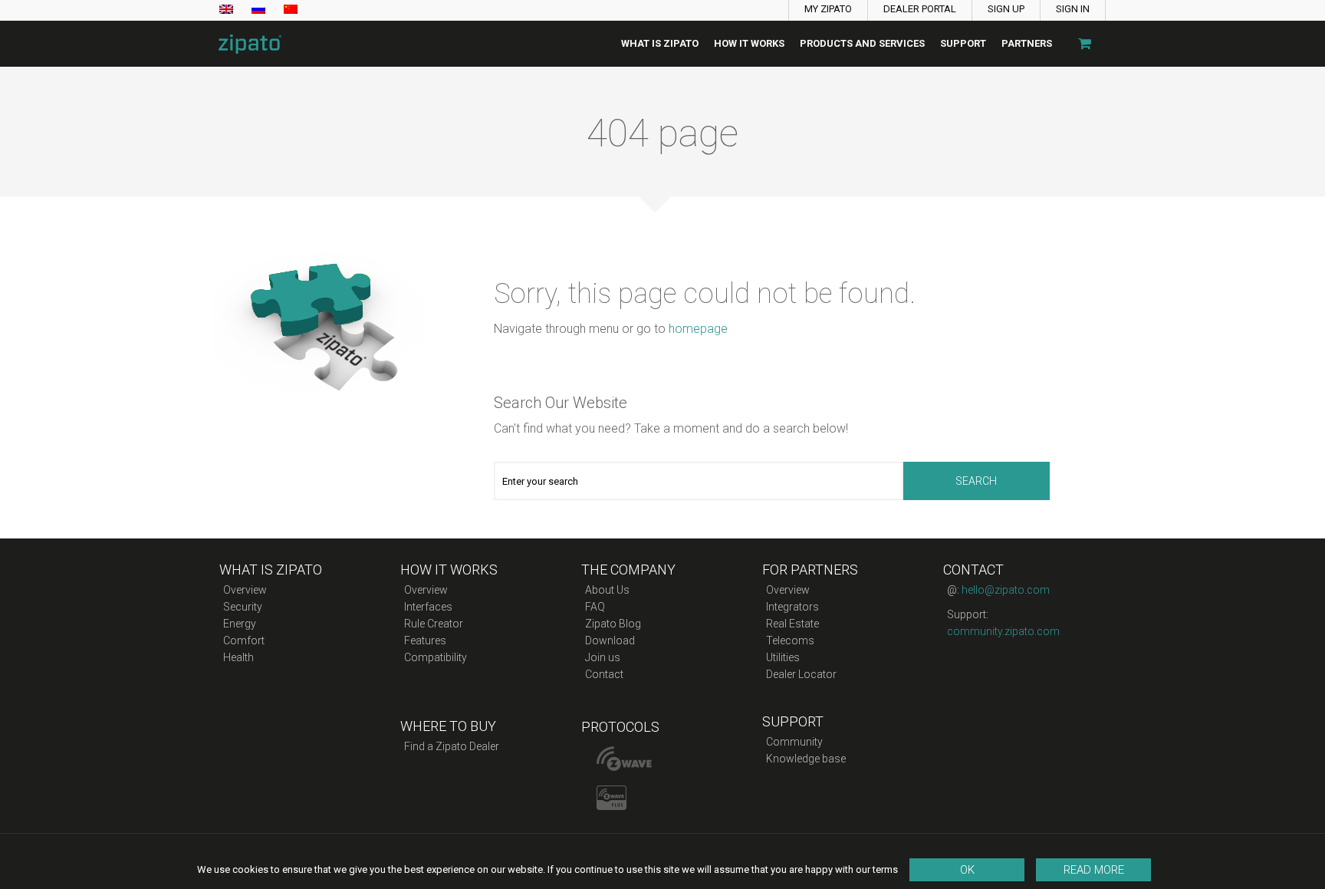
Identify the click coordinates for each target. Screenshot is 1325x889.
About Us (607, 590)
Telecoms (790, 640)
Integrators (792, 607)
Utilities (783, 657)
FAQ (595, 607)
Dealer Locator (801, 674)
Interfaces (428, 607)
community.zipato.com (1003, 631)
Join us (602, 657)
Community (794, 742)
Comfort (244, 640)
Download (610, 640)
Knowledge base (806, 758)
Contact (604, 674)
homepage (698, 328)
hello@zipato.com (1006, 590)
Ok (967, 870)
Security (242, 607)
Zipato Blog (613, 623)
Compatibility (435, 657)
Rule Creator (433, 623)
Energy (239, 623)
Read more (1094, 870)
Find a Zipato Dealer (451, 746)
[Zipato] (245, 44)
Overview (245, 590)
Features (425, 640)
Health (238, 657)
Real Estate (792, 623)
